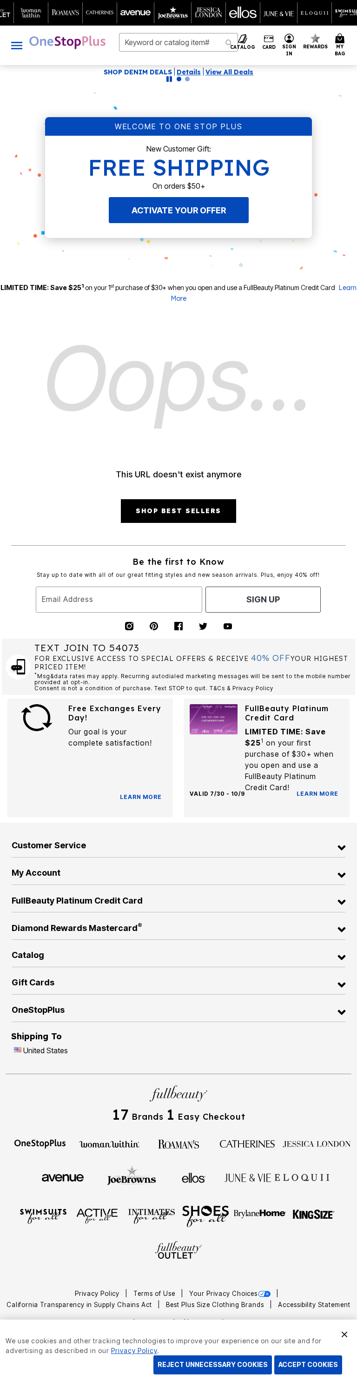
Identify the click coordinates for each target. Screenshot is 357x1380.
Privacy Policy (98, 1293)
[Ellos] (193, 1177)
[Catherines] (248, 1143)
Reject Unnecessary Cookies (213, 1364)
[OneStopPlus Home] (67, 42)
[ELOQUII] (302, 1176)
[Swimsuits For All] (43, 1215)
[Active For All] (97, 1215)
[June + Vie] (248, 1177)
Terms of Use (155, 1293)
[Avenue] (63, 1177)
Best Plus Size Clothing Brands (216, 1304)
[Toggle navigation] (16, 45)
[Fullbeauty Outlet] (178, 1250)
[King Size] (314, 1215)
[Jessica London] (317, 1143)
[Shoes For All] (205, 1215)
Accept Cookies (308, 1364)
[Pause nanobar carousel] (169, 79)
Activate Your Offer (179, 210)
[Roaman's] (178, 1143)
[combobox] (178, 42)
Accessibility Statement (314, 1304)
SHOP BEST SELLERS (178, 511)
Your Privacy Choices (223, 1293)
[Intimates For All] (151, 1215)
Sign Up (263, 599)
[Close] (344, 1333)
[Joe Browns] (131, 1176)
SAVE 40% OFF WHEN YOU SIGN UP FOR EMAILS (152, 72)
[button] (289, 45)
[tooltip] (31, 12)
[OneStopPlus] (40, 1143)
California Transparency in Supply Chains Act (80, 1304)
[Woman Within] (109, 1143)
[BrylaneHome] (260, 1215)
